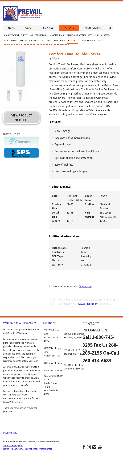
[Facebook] (83, 447)
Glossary (105, 35)
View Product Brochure (21, 118)
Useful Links (93, 35)
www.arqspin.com (88, 303)
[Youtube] (100, 447)
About (29, 27)
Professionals (93, 27)
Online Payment (11, 35)
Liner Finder (72, 41)
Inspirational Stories (76, 35)
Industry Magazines (13, 41)
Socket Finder (32, 41)
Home (11, 27)
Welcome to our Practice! (19, 323)
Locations (49, 323)
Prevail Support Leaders (91, 41)
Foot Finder (46, 41)
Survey (24, 35)
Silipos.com (85, 286)
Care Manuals (57, 35)
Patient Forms (41, 35)
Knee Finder (59, 41)
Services (48, 27)
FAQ (31, 35)
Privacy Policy (10, 433)
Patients (69, 27)
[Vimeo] (94, 447)
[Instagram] (89, 447)
